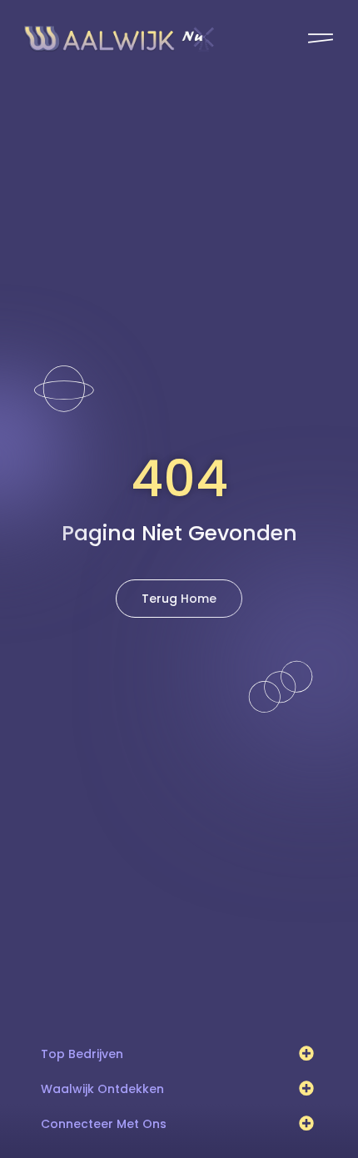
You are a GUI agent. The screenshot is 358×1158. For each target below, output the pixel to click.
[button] (307, 1053)
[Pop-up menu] (320, 38)
